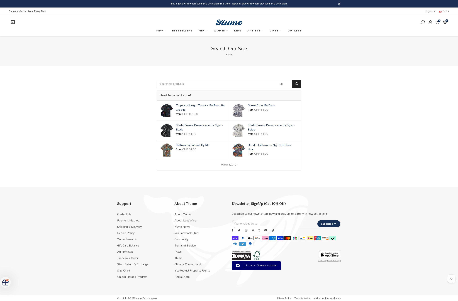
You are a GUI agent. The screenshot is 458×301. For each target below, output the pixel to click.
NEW (159, 30)
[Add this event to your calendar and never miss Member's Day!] (62, 23)
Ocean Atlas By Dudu (261, 105)
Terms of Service (185, 246)
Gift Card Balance (128, 246)
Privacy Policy (284, 298)
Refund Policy (126, 233)
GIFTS (274, 30)
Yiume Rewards (127, 239)
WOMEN (219, 30)
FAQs (178, 252)
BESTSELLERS (182, 30)
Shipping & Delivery (129, 227)
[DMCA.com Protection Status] (241, 259)
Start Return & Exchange (132, 264)
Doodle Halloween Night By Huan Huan (269, 147)
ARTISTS (254, 30)
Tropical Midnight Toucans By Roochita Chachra (200, 107)
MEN (202, 30)
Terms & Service (302, 298)
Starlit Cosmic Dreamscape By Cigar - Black (199, 127)
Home (229, 54)
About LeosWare (185, 221)
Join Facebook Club (186, 233)
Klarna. (178, 258)
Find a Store (182, 277)
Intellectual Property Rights (192, 271)
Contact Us (124, 214)
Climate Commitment (187, 264)
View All (227, 165)
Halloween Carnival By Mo (192, 145)
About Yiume (182, 214)
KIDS (237, 30)
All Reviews (125, 252)
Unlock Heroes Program (132, 277)
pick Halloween (250, 3)
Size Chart (123, 271)
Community (181, 239)
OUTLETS (295, 30)
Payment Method (128, 221)
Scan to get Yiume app (329, 260)
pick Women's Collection (273, 3)
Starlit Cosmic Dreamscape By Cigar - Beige (271, 127)
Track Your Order (127, 258)
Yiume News (182, 227)
